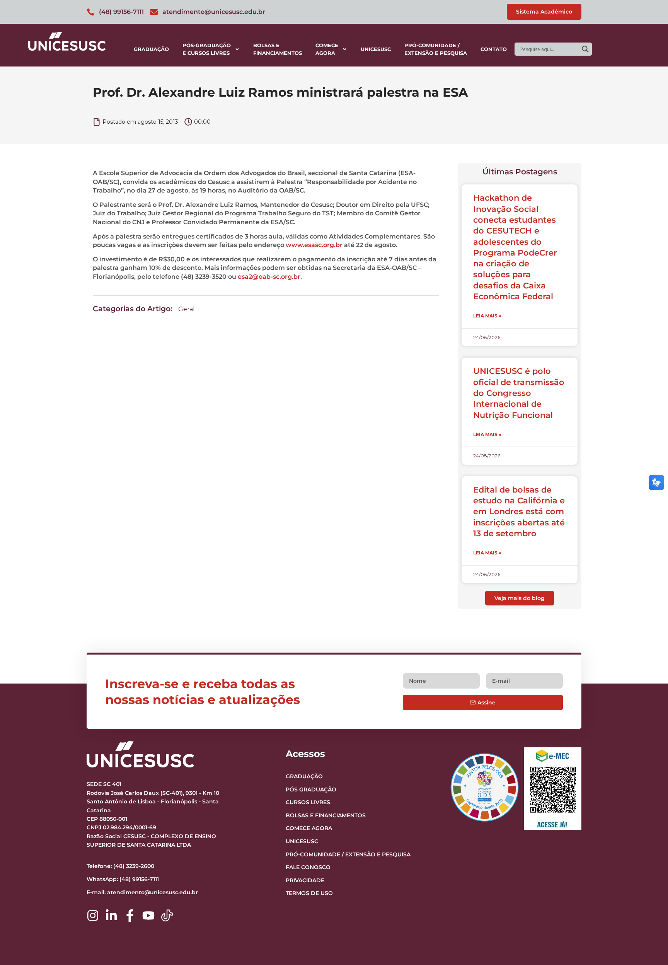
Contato (494, 49)
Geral (186, 309)
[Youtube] (148, 915)
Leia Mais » (487, 316)
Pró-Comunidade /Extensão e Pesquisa (435, 49)
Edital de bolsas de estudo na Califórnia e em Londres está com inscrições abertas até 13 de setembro (519, 511)
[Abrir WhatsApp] (648, 945)
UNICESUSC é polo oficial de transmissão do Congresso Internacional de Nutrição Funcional (518, 392)
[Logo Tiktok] (167, 915)
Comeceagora (326, 49)
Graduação (151, 49)
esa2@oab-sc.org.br (269, 276)
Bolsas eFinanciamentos (277, 49)
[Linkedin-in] (111, 915)
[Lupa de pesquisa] (585, 49)
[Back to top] (647, 911)
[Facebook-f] (130, 915)
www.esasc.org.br (314, 245)
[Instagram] (93, 915)
